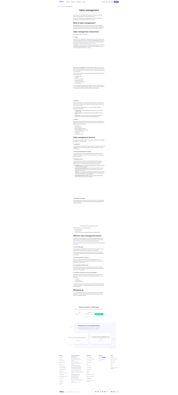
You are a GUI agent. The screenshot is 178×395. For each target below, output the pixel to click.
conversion (80, 131)
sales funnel (85, 41)
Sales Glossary (62, 6)
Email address (89, 312)
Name (79, 312)
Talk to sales (105, 1)
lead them (81, 169)
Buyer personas (78, 79)
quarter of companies (77, 241)
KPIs (84, 121)
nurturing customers (100, 154)
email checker (94, 85)
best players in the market (77, 105)
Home (58, 6)
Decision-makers (78, 232)
